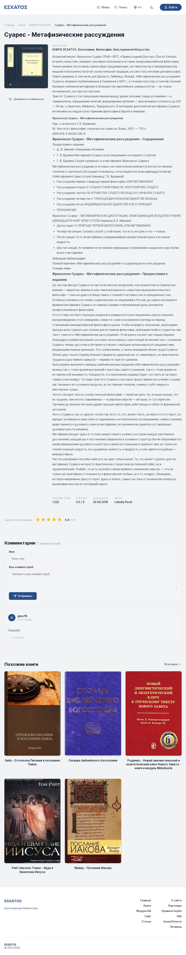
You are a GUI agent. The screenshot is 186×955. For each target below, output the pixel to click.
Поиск (123, 7)
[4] (54, 520)
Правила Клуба (171, 910)
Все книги (171, 664)
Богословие (86, 49)
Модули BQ (143, 910)
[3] (48, 520)
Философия (104, 49)
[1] (37, 520)
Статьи (146, 921)
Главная (9, 25)
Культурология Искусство (131, 49)
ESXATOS (13, 901)
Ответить (19, 637)
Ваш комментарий (21, 567)
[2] (43, 520)
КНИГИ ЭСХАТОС (40, 25)
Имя (12, 551)
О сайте (176, 900)
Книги (21, 25)
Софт (147, 916)
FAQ (179, 916)
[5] (59, 520)
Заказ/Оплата (172, 921)
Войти (173, 7)
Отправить (25, 595)
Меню (106, 7)
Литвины (176, 926)
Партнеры (175, 905)
